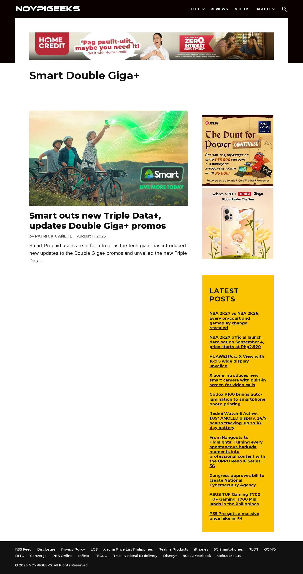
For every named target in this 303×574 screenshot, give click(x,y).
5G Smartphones (228, 549)
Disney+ (170, 556)
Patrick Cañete (53, 236)
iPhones (201, 549)
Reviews (219, 9)
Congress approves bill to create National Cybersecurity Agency (236, 480)
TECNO (101, 556)
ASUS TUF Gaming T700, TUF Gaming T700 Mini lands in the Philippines (235, 499)
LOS (94, 549)
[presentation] (203, 9)
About (264, 9)
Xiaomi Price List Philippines (128, 549)
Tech (195, 9)
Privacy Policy (73, 549)
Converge (38, 556)
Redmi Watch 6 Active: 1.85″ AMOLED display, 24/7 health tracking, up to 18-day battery (238, 420)
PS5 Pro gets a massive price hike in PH (234, 516)
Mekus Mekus (229, 556)
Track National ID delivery (135, 556)
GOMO (270, 549)
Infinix (83, 556)
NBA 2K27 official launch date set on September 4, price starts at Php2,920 (236, 342)
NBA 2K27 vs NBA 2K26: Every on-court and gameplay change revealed (234, 320)
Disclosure (46, 549)
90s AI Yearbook (197, 556)
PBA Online (62, 556)
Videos (242, 9)
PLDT (253, 549)
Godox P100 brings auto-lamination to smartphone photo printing (237, 399)
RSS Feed (23, 549)
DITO (19, 556)
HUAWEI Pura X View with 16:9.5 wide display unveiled (236, 361)
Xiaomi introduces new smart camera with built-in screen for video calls (237, 380)
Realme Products (173, 549)
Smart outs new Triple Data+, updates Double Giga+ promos (97, 220)
